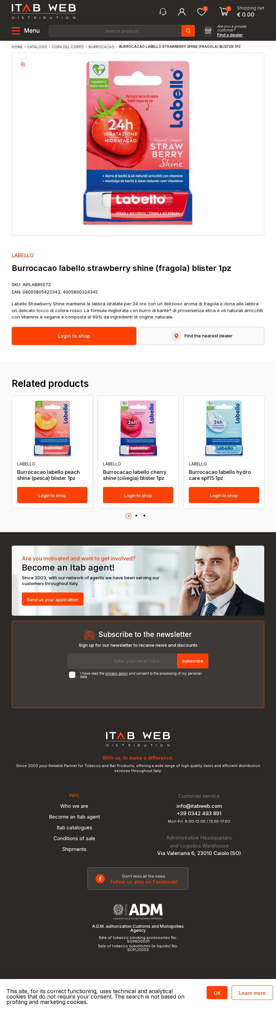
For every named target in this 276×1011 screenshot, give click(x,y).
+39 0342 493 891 (199, 813)
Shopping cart (250, 8)
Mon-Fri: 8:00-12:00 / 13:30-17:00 (199, 821)
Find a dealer (230, 35)
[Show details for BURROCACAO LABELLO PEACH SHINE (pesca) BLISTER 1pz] (52, 429)
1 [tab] (128, 516)
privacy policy (116, 673)
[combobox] (121, 31)
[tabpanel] (52, 452)
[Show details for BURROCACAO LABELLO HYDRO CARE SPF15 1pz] (224, 429)
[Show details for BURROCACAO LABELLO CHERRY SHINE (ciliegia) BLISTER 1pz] (138, 429)
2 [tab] (136, 516)
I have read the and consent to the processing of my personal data (141, 675)
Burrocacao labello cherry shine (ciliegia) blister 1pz (135, 475)
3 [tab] (144, 516)
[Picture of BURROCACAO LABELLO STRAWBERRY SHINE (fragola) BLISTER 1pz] (23, 64)
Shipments (74, 849)
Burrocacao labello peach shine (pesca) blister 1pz (48, 475)
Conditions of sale (74, 838)
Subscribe (192, 661)
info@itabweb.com (199, 805)
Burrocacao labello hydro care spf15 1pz (220, 475)
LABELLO (23, 255)
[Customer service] (163, 12)
